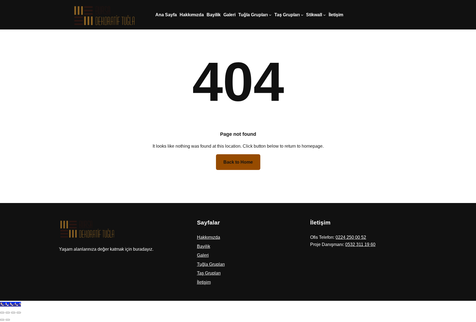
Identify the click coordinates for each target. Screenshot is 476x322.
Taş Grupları (209, 273)
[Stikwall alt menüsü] (324, 14)
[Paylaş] (13, 312)
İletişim (204, 282)
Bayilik (203, 246)
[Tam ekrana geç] (8, 312)
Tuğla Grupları (211, 264)
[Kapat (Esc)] (19, 312)
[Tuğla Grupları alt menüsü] (270, 14)
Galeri (203, 255)
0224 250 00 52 (351, 237)
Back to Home (238, 162)
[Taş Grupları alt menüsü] (302, 14)
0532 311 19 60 (360, 244)
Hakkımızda (208, 237)
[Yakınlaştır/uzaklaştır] (2, 312)
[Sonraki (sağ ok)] (8, 320)
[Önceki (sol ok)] (2, 320)
